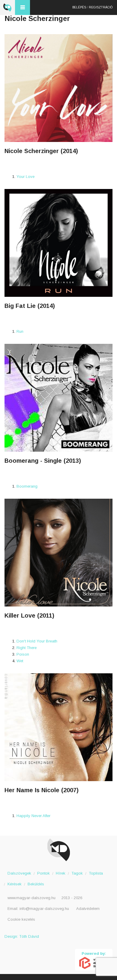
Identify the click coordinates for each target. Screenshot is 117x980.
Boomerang (27, 486)
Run (19, 331)
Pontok (43, 873)
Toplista (96, 873)
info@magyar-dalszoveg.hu (44, 908)
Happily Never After (33, 815)
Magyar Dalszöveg (7, 7)
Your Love (25, 176)
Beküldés (36, 884)
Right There (26, 647)
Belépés (79, 7)
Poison (22, 654)
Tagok (77, 873)
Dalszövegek (19, 873)
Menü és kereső (22, 7)
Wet (19, 661)
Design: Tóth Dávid (21, 936)
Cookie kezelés (21, 919)
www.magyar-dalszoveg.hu (32, 898)
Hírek (60, 873)
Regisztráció (100, 7)
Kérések (15, 884)
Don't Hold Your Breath (36, 641)
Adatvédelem (88, 908)
